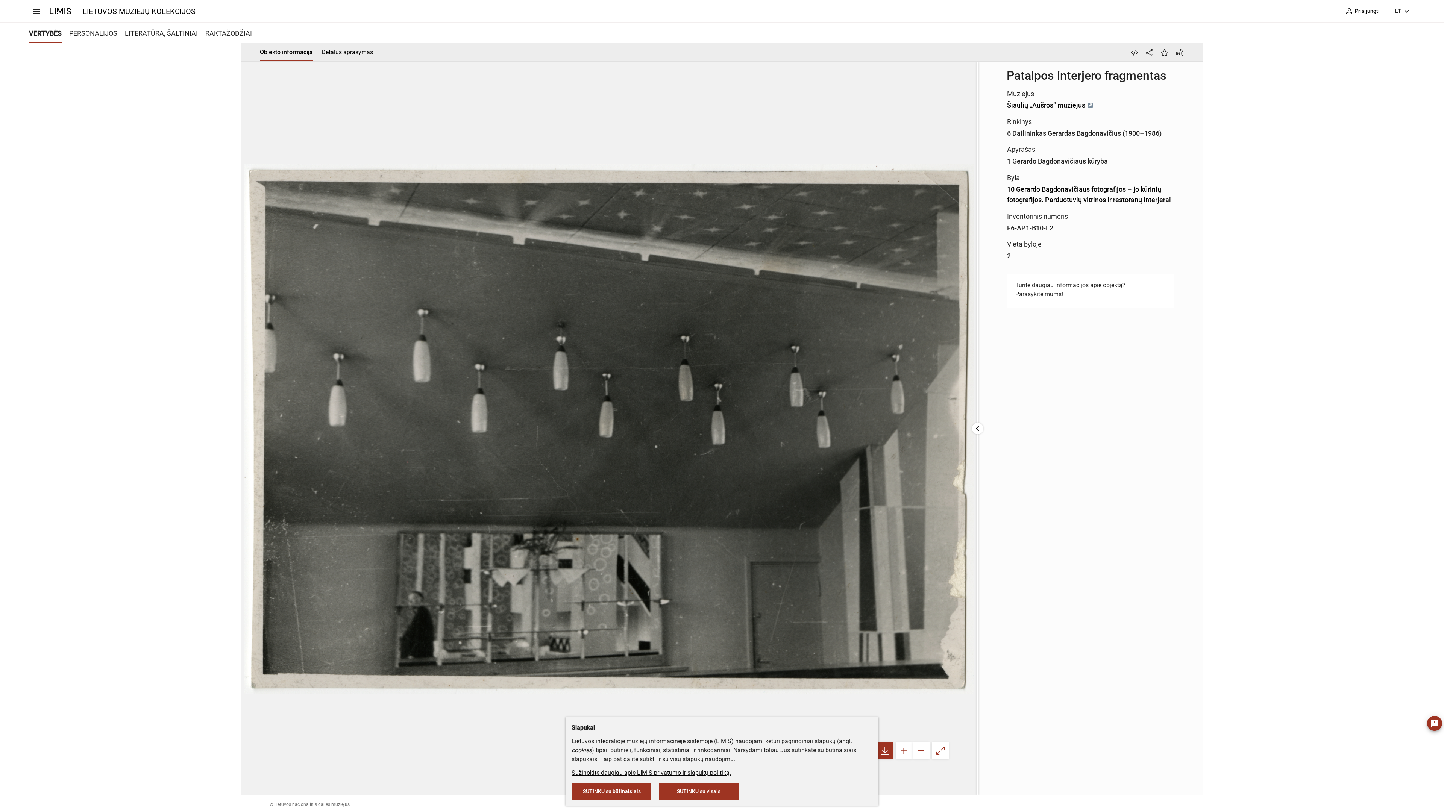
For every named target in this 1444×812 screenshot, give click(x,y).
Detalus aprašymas (347, 52)
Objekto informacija (286, 52)
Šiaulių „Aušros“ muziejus (1047, 105)
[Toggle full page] (940, 750)
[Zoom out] (921, 750)
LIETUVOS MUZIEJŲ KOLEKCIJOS (139, 11)
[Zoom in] (904, 750)
